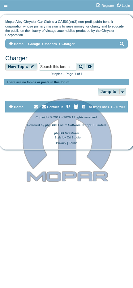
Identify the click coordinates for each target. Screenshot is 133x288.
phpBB (50, 125)
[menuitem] (123, 5)
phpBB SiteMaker (66, 133)
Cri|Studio (74, 137)
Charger (16, 58)
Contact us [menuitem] (55, 107)
